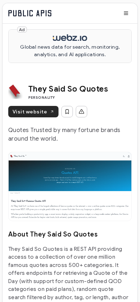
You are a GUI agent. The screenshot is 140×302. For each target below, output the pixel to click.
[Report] (81, 111)
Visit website (30, 111)
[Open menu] (126, 13)
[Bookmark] (67, 111)
